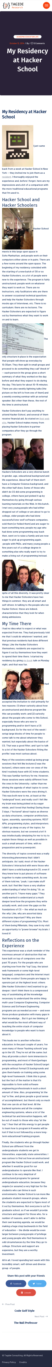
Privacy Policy (9, 1362)
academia (21, 37)
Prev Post (10, 1304)
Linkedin (27, 1292)
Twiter (39, 1283)
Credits (23, 1362)
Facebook (17, 1283)
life (37, 37)
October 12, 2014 (17, 43)
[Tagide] (13, 5)
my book (27, 660)
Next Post (40, 1316)
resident (6, 176)
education (30, 37)
